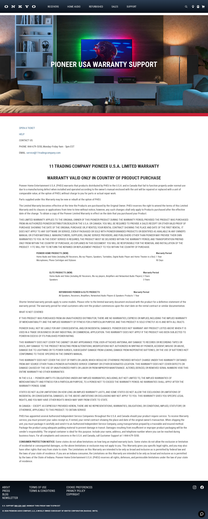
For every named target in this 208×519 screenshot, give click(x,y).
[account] (198, 6)
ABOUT (6, 487)
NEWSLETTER (10, 498)
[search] (186, 6)
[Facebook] (202, 493)
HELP (21, 134)
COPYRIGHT (73, 494)
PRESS (6, 491)
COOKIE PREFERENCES (79, 487)
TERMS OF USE (37, 487)
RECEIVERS (53, 6)
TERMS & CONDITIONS (42, 491)
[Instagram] (195, 493)
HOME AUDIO (74, 6)
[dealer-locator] (193, 6)
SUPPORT (131, 6)
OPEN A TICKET (27, 127)
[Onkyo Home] (20, 6)
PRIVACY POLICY (75, 491)
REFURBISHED (96, 6)
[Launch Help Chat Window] (201, 514)
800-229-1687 (20, 506)
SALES (114, 6)
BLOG (5, 494)
